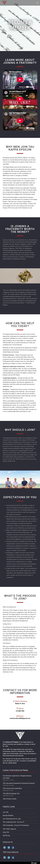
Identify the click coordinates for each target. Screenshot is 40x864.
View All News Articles (9, 799)
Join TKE (5, 812)
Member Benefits (8, 815)
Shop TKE (6, 832)
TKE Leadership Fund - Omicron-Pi (13, 822)
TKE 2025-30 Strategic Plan (11, 793)
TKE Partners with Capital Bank (12, 788)
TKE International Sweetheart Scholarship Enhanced (19, 783)
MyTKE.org (6, 835)
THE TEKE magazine (9, 829)
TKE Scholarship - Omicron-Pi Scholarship (16, 825)
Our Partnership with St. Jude (12, 819)
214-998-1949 (20, 711)
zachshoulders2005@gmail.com (20, 718)
